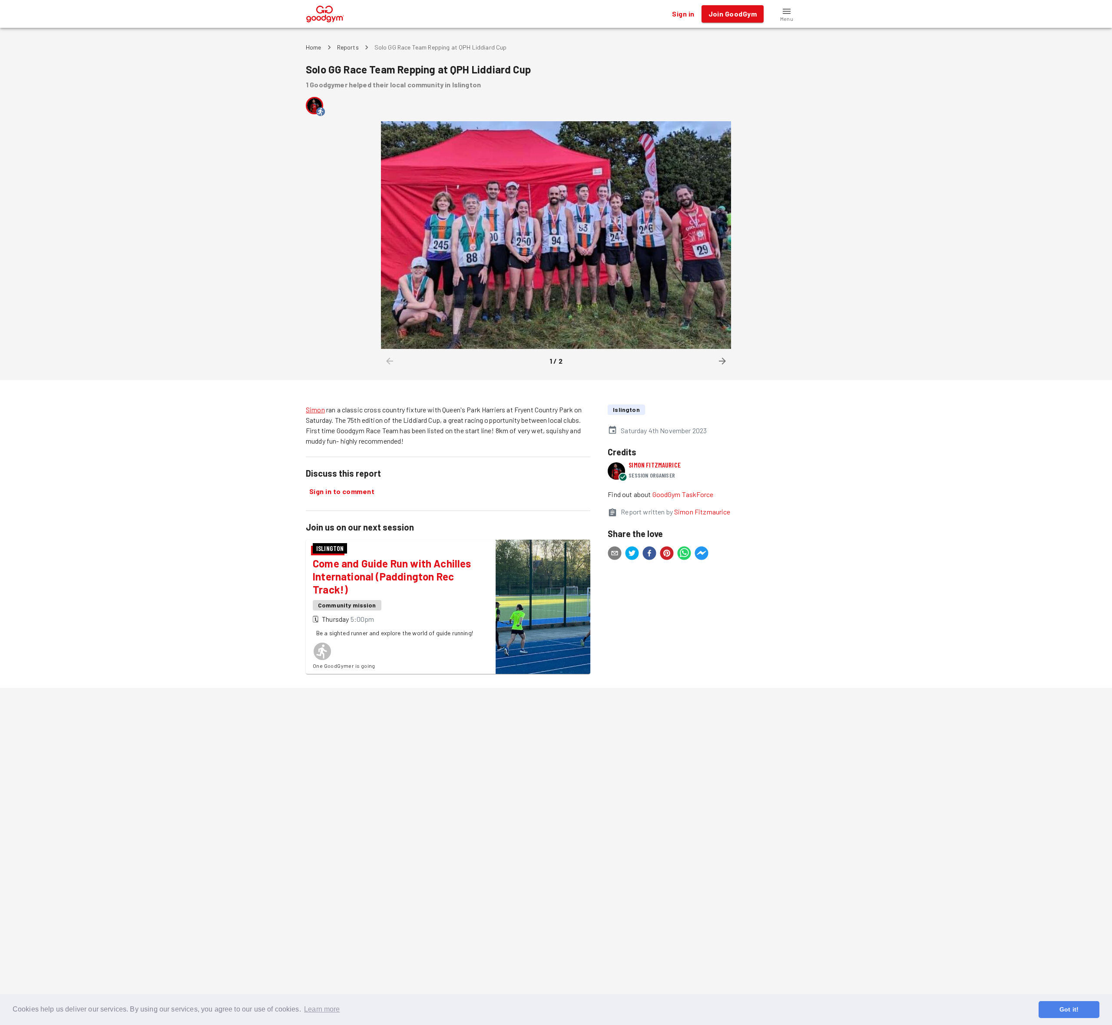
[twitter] (632, 554)
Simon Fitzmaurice (655, 465)
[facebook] (649, 554)
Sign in (683, 14)
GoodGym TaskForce (683, 494)
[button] (786, 14)
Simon (315, 409)
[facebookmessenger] (701, 554)
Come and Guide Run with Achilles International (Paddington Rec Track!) (392, 576)
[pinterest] (667, 554)
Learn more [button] (322, 1009)
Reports (348, 47)
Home (313, 47)
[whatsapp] (684, 554)
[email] (615, 554)
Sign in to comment (341, 491)
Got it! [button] (1069, 1009)
